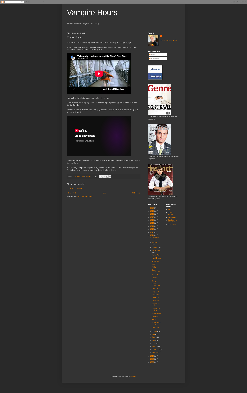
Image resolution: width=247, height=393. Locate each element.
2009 (152, 359)
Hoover (154, 278)
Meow (154, 264)
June (154, 337)
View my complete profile (168, 40)
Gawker (170, 212)
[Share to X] (105, 176)
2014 (152, 226)
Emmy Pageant (156, 285)
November (155, 243)
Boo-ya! (154, 281)
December (155, 238)
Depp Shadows (156, 271)
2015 (152, 223)
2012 (152, 232)
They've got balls (156, 309)
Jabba (154, 267)
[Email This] (100, 176)
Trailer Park (156, 255)
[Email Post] (95, 176)
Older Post (136, 193)
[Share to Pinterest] (109, 176)
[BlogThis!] (102, 176)
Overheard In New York (172, 221)
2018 (152, 214)
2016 (152, 220)
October (155, 247)
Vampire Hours (92, 12)
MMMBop (155, 316)
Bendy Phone (156, 275)
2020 (152, 208)
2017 (152, 217)
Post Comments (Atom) (84, 197)
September (156, 250)
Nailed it (155, 289)
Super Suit (155, 327)
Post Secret (172, 225)
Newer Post (72, 193)
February (155, 349)
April (154, 343)
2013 (152, 229)
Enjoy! (154, 319)
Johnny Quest (156, 313)
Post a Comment (76, 188)
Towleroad (171, 215)
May (153, 340)
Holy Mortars (156, 258)
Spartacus (155, 301)
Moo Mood (155, 298)
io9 (169, 209)
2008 (152, 362)
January (155, 352)
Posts (153, 55)
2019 (152, 211)
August (154, 331)
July (153, 334)
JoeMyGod (172, 217)
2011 (152, 235)
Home (104, 193)
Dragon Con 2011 (156, 305)
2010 (152, 356)
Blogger (133, 376)
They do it (155, 292)
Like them (155, 261)
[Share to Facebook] (107, 176)
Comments (155, 59)
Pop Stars (155, 295)
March (154, 346)
